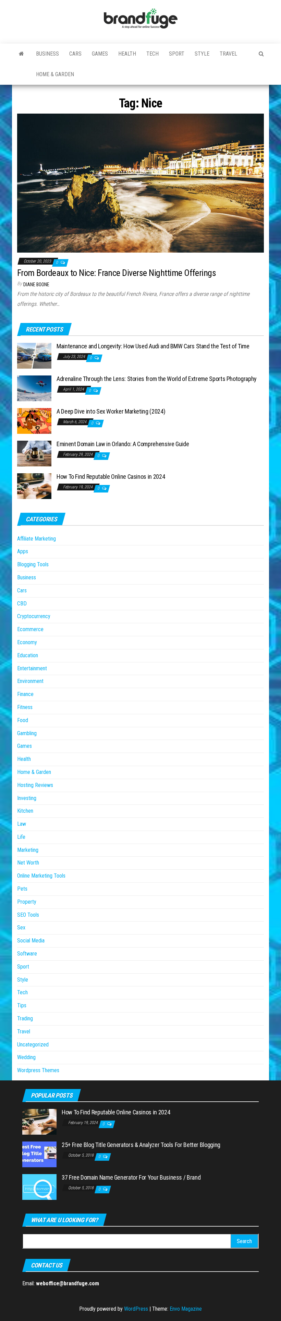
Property (26, 902)
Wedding (26, 1057)
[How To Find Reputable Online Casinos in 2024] (34, 486)
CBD (22, 603)
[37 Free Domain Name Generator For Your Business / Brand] (39, 1186)
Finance (25, 694)
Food (22, 720)
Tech (152, 53)
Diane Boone (36, 284)
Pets (22, 888)
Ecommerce (30, 629)
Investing (26, 798)
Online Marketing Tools (41, 875)
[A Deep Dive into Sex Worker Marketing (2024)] (34, 420)
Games (100, 53)
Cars (75, 53)
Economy (27, 642)
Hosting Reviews (35, 785)
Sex (21, 927)
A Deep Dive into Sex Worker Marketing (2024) (111, 411)
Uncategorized (33, 1044)
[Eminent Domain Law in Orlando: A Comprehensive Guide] (34, 453)
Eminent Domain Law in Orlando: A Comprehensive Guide (123, 444)
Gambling (27, 733)
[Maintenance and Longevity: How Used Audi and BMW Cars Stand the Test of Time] (34, 355)
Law (21, 824)
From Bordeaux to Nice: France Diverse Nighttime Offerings (116, 273)
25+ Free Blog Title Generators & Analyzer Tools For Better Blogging (141, 1144)
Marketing (27, 850)
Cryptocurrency (33, 616)
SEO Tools (28, 915)
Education (27, 655)
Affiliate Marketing (36, 538)
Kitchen (25, 811)
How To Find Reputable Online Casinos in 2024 (111, 476)
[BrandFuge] (21, 54)
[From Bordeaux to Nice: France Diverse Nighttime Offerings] (140, 182)
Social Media (31, 940)
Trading (25, 1018)
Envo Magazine (186, 1309)
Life (21, 837)
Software (27, 953)
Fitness (25, 707)
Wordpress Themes (38, 1070)
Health (127, 53)
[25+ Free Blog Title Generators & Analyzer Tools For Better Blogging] (39, 1154)
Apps (22, 551)
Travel (228, 53)
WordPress (136, 1309)
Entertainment (32, 668)
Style (202, 53)
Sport (176, 53)
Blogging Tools (33, 564)
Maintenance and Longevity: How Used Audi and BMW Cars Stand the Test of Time (153, 346)
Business (47, 53)
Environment (30, 681)
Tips (21, 1005)
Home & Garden (55, 74)
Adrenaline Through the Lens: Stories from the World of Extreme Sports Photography (157, 378)
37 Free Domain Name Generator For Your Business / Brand (131, 1177)
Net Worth (28, 862)
